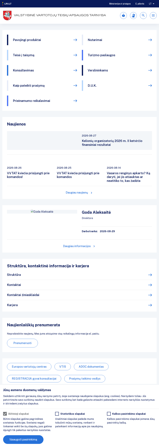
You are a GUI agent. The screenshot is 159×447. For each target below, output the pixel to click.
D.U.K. (92, 85)
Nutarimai (95, 40)
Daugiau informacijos (77, 246)
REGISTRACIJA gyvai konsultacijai (34, 378)
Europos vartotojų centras (29, 366)
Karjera (12, 305)
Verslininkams (98, 70)
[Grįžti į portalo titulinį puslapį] (7, 3)
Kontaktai (14, 285)
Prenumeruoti (22, 343)
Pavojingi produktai (27, 40)
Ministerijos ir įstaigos (120, 3)
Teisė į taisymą (23, 55)
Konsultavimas (23, 70)
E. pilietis (139, 3)
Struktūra (14, 275)
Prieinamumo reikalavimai (31, 101)
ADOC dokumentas (91, 366)
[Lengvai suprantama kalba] (123, 15)
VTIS (62, 366)
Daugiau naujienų (77, 192)
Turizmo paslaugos (101, 55)
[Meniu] (153, 15)
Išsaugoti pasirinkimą (23, 439)
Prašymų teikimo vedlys (84, 378)
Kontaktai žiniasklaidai (23, 295)
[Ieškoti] (143, 15)
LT (150, 3)
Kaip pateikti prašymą (29, 85)
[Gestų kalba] (133, 15)
